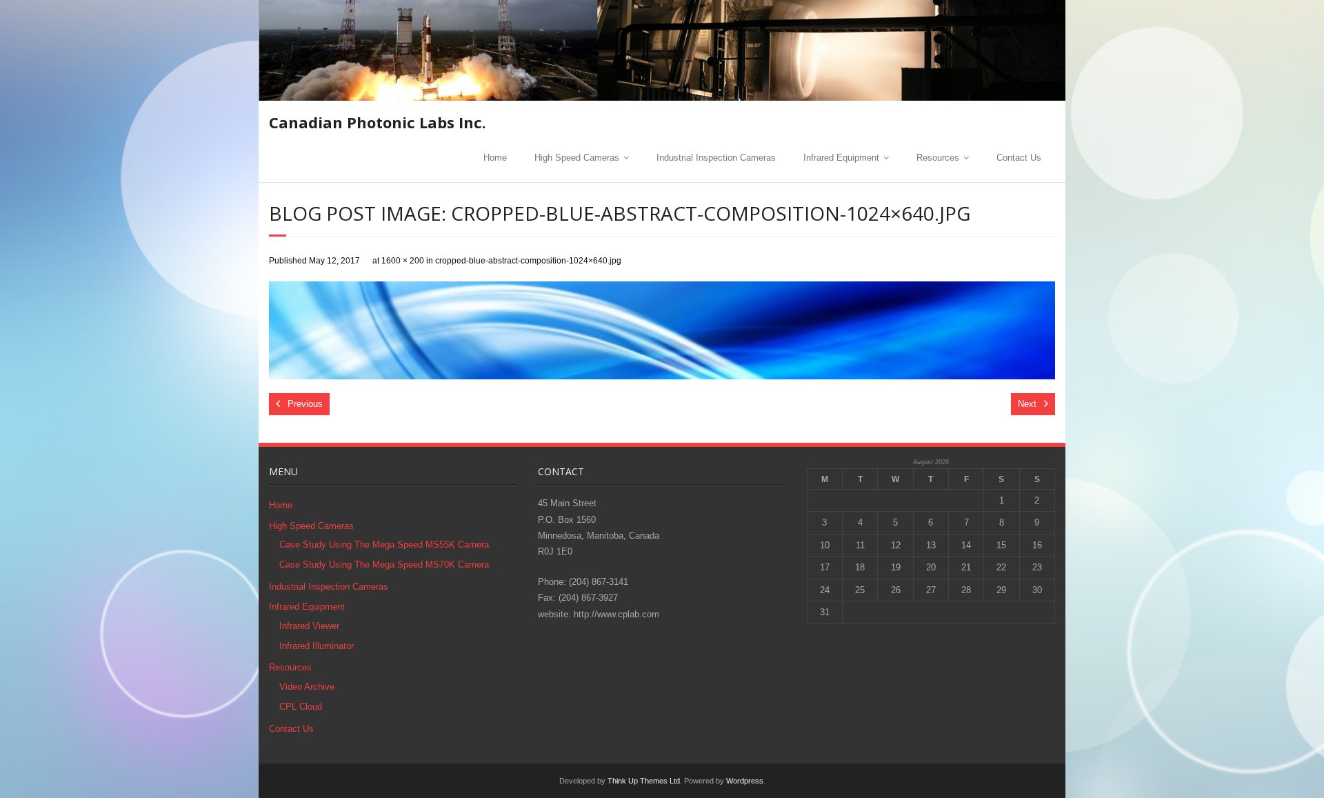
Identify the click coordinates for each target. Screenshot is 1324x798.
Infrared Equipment (841, 157)
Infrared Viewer (309, 626)
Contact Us (1018, 157)
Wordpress (744, 781)
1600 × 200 (402, 260)
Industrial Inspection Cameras (716, 157)
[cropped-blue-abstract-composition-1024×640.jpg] (662, 330)
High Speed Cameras (576, 157)
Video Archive (306, 686)
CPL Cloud (300, 706)
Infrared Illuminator (316, 646)
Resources (937, 157)
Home (495, 157)
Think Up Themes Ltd (644, 781)
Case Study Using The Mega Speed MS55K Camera (384, 544)
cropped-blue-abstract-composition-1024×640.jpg (528, 260)
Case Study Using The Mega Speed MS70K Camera (384, 564)
